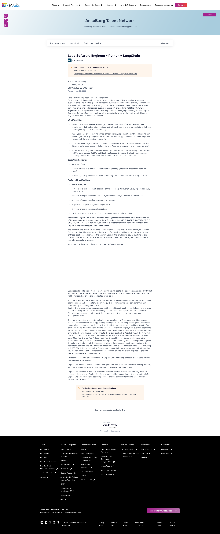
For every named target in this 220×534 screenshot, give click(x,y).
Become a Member (162, 5)
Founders (63, 460)
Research (110, 5)
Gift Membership (87, 480)
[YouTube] (50, 522)
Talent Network (65, 464)
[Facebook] (6, 21)
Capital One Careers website (134, 310)
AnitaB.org (66, 525)
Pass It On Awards (127, 449)
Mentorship (64, 449)
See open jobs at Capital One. (85, 70)
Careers (43, 477)
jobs (75, 43)
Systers (83, 476)
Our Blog (144, 453)
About (54, 5)
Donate (83, 449)
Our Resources (146, 449)
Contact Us (165, 449)
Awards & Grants (127, 5)
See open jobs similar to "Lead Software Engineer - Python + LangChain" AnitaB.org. (105, 74)
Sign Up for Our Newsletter (162, 510)
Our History (44, 453)
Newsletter (165, 453)
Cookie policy (115, 431)
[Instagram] (6, 16)
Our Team (43, 457)
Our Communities (87, 471)
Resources (144, 5)
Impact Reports (106, 466)
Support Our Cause (92, 5)
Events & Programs (70, 5)
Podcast (144, 458)
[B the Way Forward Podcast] (58, 522)
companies (92, 43)
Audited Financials (47, 473)
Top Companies (106, 474)
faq (210, 14)
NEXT (62, 484)
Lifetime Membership (68, 473)
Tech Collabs (65, 495)
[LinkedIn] (6, 25)
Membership (65, 469)
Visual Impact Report (108, 470)
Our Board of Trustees (48, 462)
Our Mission (44, 449)
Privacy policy (104, 431)
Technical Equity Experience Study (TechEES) (107, 459)
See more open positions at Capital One (110, 410)
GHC (62, 499)
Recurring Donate (87, 453)
